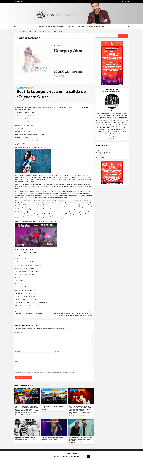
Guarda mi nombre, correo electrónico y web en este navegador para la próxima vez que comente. (44, 372)
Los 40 (97, 150)
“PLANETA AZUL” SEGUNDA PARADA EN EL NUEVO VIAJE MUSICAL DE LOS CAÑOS (80, 439)
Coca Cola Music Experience (103, 152)
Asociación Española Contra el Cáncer (105, 154)
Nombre (18, 351)
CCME (78, 26)
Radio (67, 26)
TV (73, 26)
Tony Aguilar (21, 100)
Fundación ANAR (100, 155)
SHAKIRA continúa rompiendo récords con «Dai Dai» (52, 438)
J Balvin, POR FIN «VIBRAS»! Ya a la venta (29, 312)
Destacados (20, 87)
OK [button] (88, 456)
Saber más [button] (83, 456)
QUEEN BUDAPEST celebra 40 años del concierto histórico (26, 438)
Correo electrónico (58, 353)
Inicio (41, 26)
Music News (50, 26)
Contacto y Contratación (93, 26)
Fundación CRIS (100, 157)
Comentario (19, 332)
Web (16, 361)
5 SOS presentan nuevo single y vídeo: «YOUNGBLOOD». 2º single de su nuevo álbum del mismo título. (73, 313)
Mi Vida (60, 26)
